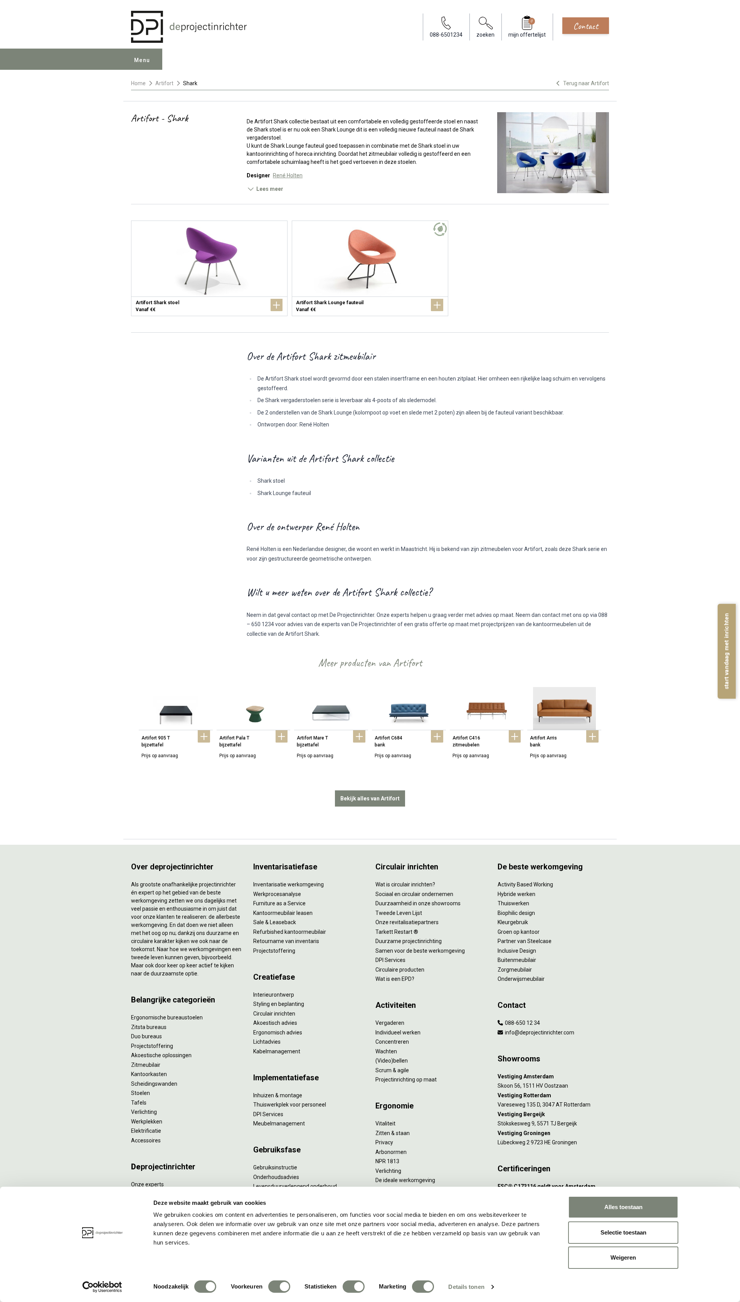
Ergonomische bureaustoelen (167, 1017)
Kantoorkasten (149, 1074)
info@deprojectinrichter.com (539, 1032)
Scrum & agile (392, 1070)
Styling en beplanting (278, 1004)
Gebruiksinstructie (275, 1167)
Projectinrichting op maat (406, 1079)
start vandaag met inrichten (726, 651)
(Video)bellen (391, 1061)
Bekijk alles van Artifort (370, 798)
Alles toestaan (623, 1207)
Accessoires (146, 1140)
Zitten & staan (392, 1133)
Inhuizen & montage (277, 1095)
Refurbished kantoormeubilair (289, 932)
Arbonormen (391, 1152)
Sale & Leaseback (274, 922)
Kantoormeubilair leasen (283, 913)
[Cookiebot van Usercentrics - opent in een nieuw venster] (102, 1287)
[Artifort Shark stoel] (209, 268)
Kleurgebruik (513, 922)
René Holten (288, 175)
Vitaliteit (385, 1123)
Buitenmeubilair (517, 960)
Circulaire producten (399, 970)
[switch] (279, 1286)
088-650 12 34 (522, 1023)
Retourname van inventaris (286, 941)
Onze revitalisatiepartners (407, 922)
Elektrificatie (146, 1131)
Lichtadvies (267, 1042)
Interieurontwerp (273, 995)
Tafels (138, 1103)
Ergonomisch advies (277, 1032)
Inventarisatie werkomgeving (288, 884)
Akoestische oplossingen (161, 1055)
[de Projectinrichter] (189, 27)
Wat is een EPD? (394, 979)
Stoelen (140, 1093)
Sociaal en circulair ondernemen (414, 894)
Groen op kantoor (519, 932)
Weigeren (623, 1257)
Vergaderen (389, 1023)
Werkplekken (146, 1121)
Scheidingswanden (154, 1084)
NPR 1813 (387, 1161)
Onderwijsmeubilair (521, 979)
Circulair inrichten (274, 1014)
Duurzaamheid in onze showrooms (418, 903)
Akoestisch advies (275, 1023)
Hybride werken (516, 894)
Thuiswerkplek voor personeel (289, 1105)
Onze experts (147, 1184)
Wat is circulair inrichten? (405, 884)
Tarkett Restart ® (396, 932)
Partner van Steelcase (525, 941)
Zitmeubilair (145, 1065)
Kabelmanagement (276, 1051)
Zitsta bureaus (148, 1027)
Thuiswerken (513, 903)
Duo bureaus (146, 1036)
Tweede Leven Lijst (398, 913)
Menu (142, 60)
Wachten (386, 1051)
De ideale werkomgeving (405, 1180)
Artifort (164, 83)
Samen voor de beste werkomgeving (420, 951)
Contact (585, 26)
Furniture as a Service (279, 903)
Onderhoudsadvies (276, 1177)
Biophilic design (516, 913)
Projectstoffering (152, 1046)
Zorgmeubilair (515, 970)
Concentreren (392, 1042)
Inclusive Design (517, 951)
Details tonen (466, 1286)
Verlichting (144, 1112)
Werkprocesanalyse (277, 894)
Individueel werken (397, 1032)
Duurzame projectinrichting (408, 941)
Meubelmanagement (279, 1123)
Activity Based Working (525, 884)
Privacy (384, 1142)
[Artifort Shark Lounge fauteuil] (370, 268)
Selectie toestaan (623, 1232)
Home (138, 83)
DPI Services (268, 1114)
